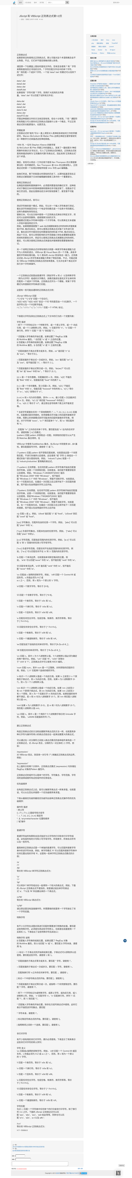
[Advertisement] (47, 33)
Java (113, 40)
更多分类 (116, 2)
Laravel (111, 46)
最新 (79, 1168)
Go (106, 50)
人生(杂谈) (28, 2)
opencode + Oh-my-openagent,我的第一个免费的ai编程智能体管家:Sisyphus (105, 118)
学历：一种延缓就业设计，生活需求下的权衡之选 (105, 136)
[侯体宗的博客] (14, 2)
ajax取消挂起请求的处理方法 (21, 1150)
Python (102, 53)
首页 (20, 2)
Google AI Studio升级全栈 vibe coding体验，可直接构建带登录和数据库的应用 (105, 121)
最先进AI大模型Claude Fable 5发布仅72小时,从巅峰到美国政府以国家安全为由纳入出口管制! (105, 96)
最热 (82, 1168)
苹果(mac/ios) (111, 53)
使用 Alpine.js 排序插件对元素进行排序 (102, 61)
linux (107, 40)
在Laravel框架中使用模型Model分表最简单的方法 (105, 156)
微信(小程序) (102, 46)
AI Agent (112, 50)
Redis (93, 50)
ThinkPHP (115, 43)
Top (125, 940)
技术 (35, 2)
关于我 (42, 2)
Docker (100, 50)
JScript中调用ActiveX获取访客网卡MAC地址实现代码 (28, 1147)
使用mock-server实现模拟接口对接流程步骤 (103, 71)
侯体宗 (58, 1173)
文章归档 (90, 163)
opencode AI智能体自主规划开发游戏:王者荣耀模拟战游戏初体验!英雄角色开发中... (105, 110)
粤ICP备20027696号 (72, 1173)
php (93, 43)
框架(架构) (100, 43)
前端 (107, 43)
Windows (94, 53)
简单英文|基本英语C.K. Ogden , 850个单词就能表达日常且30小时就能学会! (105, 92)
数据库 (94, 46)
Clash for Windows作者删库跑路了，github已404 (105, 149)
